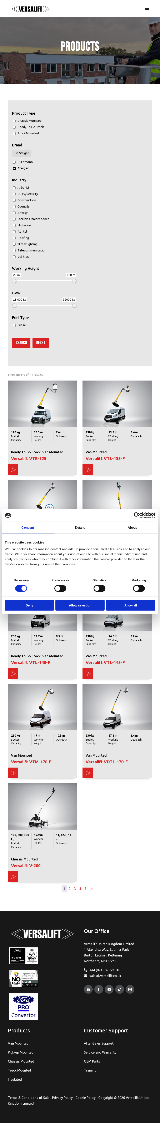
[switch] (60, 588)
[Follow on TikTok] (119, 989)
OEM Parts (92, 1061)
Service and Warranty (100, 1052)
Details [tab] (80, 527)
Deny (29, 605)
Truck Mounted (19, 1070)
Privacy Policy (62, 1098)
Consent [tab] (27, 527)
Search (21, 343)
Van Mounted (18, 1043)
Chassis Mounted (21, 1061)
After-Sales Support (99, 1043)
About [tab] (132, 527)
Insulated (15, 1079)
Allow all (130, 605)
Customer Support (106, 1030)
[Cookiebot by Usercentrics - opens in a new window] (137, 515)
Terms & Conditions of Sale (28, 1098)
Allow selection (80, 605)
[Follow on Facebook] (98, 989)
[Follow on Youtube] (109, 989)
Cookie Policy (85, 1098)
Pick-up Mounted (21, 1052)
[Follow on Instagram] (130, 989)
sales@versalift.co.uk (105, 976)
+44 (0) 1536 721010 (104, 970)
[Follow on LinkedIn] (88, 989)
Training (90, 1070)
